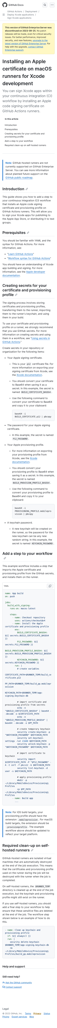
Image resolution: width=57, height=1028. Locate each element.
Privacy (37, 1013)
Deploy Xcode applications (20, 14)
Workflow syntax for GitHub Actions (29, 258)
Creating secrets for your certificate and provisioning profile (26, 290)
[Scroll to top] (50, 1021)
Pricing (5, 1016)
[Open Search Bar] (44, 4)
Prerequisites (14, 232)
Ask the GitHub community (18, 982)
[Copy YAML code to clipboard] (50, 586)
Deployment (31, 11)
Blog (31, 1016)
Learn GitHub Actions (20, 253)
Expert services (19, 1016)
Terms (28, 1013)
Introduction (13, 189)
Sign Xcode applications (19, 18)
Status (47, 1013)
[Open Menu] (52, 4)
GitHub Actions (14, 11)
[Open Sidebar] (3, 14)
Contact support (13, 987)
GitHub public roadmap (19, 177)
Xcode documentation (29, 374)
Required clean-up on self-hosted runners (25, 847)
